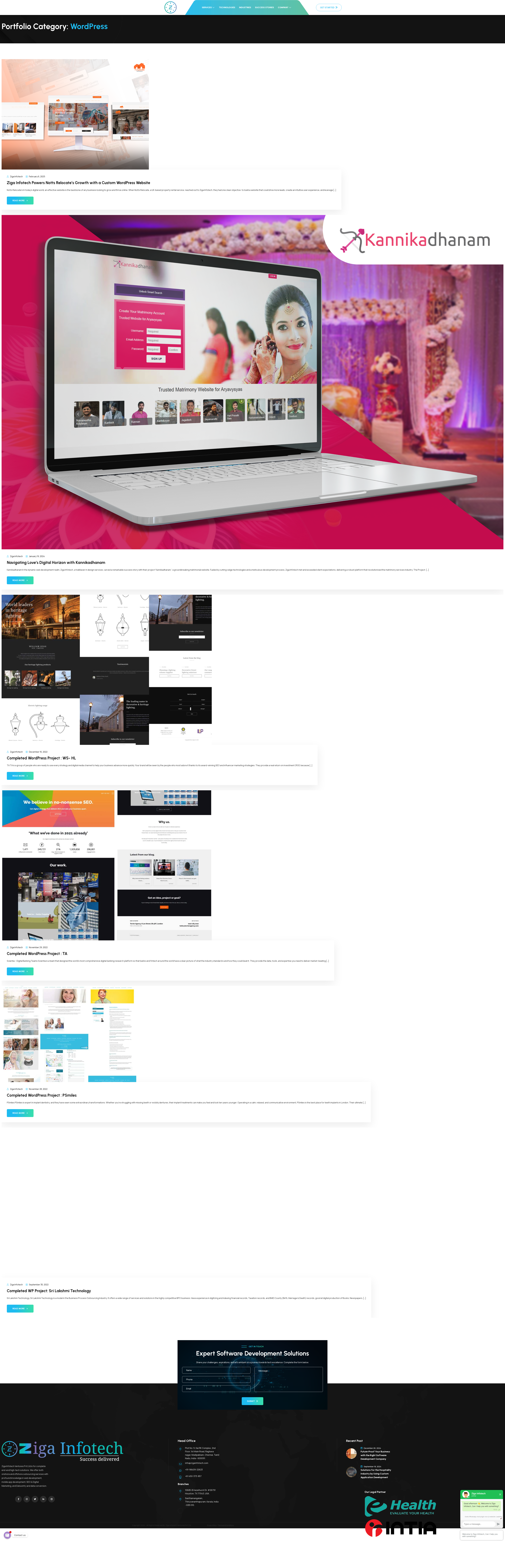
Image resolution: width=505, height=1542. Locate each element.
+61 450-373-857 (193, 1476)
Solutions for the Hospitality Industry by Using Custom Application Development (376, 1474)
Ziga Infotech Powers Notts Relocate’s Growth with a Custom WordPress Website (78, 182)
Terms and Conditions (226, 1525)
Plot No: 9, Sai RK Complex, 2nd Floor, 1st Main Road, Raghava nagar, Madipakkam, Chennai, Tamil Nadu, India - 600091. (202, 1453)
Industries (245, 7)
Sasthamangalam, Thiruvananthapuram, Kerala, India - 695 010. (201, 1502)
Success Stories (264, 7)
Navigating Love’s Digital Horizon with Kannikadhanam (56, 562)
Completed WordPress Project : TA (37, 953)
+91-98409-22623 (194, 1469)
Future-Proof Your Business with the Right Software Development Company (375, 1455)
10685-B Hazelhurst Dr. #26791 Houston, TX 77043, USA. (200, 1492)
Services (207, 7)
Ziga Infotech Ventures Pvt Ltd (178, 1525)
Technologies (227, 7)
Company (283, 7)
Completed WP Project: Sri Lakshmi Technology (49, 1290)
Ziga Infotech (16, 176)
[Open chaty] (7, 1535)
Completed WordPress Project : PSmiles (42, 1095)
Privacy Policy (212, 1525)
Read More (18, 200)
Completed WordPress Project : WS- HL (41, 758)
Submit (251, 1401)
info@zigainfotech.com (196, 1463)
